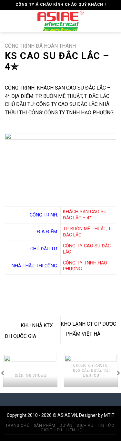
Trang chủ (17, 425)
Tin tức (106, 425)
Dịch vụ (85, 425)
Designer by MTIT (97, 415)
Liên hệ (74, 430)
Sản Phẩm (44, 425)
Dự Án (66, 425)
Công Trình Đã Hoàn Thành (40, 46)
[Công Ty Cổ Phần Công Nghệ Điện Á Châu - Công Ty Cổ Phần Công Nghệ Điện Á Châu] (60, 21)
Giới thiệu (51, 430)
